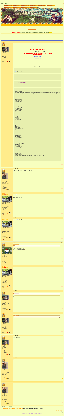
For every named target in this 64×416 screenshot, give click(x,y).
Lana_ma (3, 193)
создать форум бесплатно (59, 410)
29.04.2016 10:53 (16, 168)
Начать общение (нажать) (32, 30)
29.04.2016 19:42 (16, 242)
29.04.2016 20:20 (16, 290)
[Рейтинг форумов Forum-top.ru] (50, 32)
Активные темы (32, 26)
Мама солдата (4, 408)
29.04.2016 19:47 (16, 265)
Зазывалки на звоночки (21, 89)
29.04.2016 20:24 (16, 335)
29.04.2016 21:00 (16, 357)
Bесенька (3, 42)
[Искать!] (63, 3)
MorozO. (3, 168)
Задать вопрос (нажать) (32, 29)
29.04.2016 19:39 (16, 217)
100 (11, 406)
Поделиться (13, 42)
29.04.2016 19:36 (16, 192)
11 (9, 406)
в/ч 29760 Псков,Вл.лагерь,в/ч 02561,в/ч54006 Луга (15, 408)
